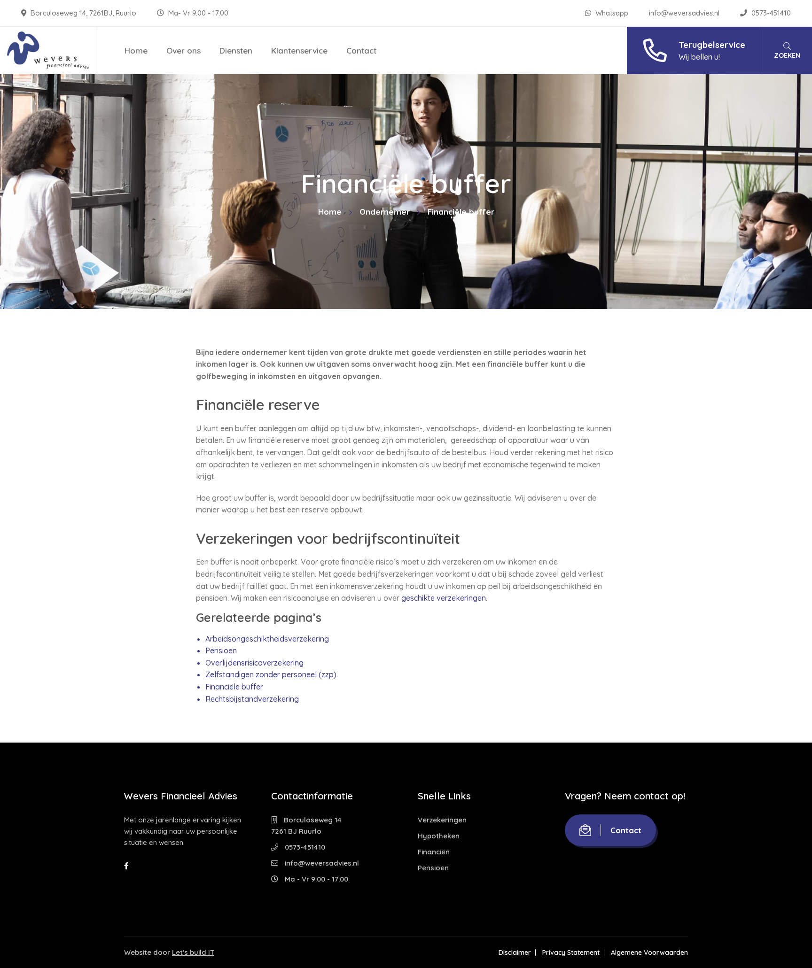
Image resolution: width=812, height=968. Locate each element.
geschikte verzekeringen (443, 598)
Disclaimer (515, 952)
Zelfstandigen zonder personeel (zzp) (270, 674)
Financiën (434, 851)
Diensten (235, 50)
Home (136, 50)
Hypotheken (439, 835)
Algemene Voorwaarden (649, 952)
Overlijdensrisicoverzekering (254, 662)
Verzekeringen (442, 819)
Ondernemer (384, 212)
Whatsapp (611, 12)
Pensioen (221, 650)
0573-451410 (770, 12)
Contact (361, 50)
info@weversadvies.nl (685, 12)
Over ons (183, 50)
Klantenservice (299, 50)
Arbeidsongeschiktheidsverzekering (267, 638)
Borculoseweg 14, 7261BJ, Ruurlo (83, 12)
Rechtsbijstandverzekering (252, 699)
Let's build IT (193, 952)
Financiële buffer (234, 686)
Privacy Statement (571, 952)
